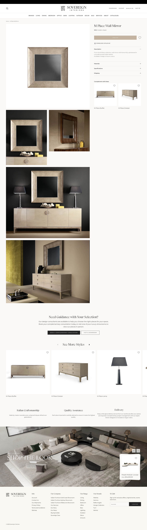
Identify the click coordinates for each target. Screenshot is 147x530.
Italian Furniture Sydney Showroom (61, 500)
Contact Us (35, 500)
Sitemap (34, 510)
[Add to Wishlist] (140, 38)
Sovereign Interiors (14, 524)
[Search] (7, 8)
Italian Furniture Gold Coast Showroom (62, 497)
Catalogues (114, 15)
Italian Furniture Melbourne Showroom (62, 502)
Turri (94, 508)
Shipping (97, 73)
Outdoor (79, 15)
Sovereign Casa (55, 515)
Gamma (95, 500)
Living (82, 497)
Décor (82, 515)
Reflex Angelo (97, 502)
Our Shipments (36, 502)
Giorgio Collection (98, 505)
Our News (54, 510)
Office (82, 505)
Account (34, 497)
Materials (97, 63)
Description (97, 49)
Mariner (95, 510)
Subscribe (135, 504)
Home (7, 21)
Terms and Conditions (38, 508)
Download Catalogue (103, 43)
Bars (65, 15)
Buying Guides (55, 513)
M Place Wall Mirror (14, 21)
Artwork (82, 518)
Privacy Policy (36, 505)
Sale (92, 15)
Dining (82, 500)
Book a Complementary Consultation (64, 332)
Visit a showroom (90, 332)
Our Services (54, 505)
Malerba (95, 497)
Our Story (54, 508)
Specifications (98, 68)
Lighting (72, 15)
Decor (87, 15)
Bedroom (83, 502)
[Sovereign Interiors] (73, 8)
